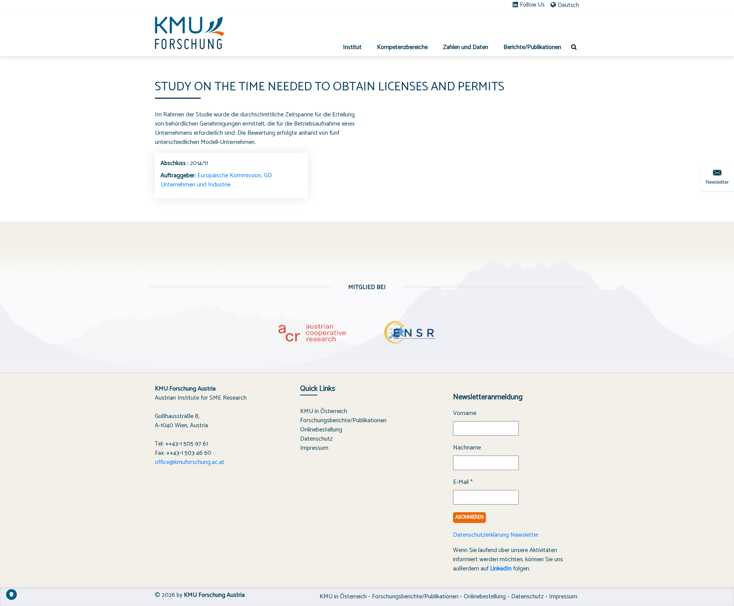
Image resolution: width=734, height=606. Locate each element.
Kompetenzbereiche (402, 47)
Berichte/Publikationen (532, 47)
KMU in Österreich (323, 411)
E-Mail (463, 482)
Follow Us (532, 5)
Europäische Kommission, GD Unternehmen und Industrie (216, 180)
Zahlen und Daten (465, 47)
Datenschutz (316, 439)
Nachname (467, 447)
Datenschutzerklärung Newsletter (496, 535)
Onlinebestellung (321, 430)
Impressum (314, 448)
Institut (352, 47)
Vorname (464, 413)
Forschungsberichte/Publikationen (343, 420)
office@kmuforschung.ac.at (189, 462)
